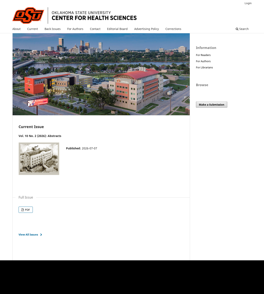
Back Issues (53, 29)
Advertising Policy (146, 29)
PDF (27, 210)
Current (32, 29)
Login (248, 3)
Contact (95, 29)
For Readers (203, 55)
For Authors (75, 29)
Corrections (173, 29)
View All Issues (28, 234)
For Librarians (204, 67)
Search (243, 29)
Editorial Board (117, 29)
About (16, 29)
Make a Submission (211, 104)
